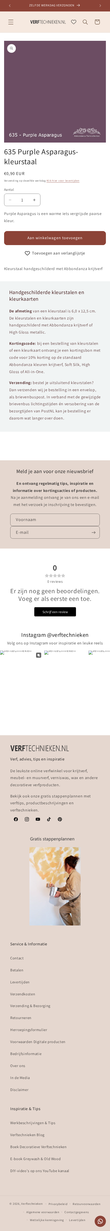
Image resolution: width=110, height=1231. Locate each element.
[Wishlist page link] (73, 21)
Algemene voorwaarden (42, 1212)
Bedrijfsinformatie (25, 1053)
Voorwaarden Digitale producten (37, 1041)
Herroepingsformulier (28, 1029)
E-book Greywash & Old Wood (35, 1158)
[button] (11, 22)
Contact (17, 958)
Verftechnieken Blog (27, 1134)
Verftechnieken (31, 1203)
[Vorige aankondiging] (9, 5)
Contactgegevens (76, 1212)
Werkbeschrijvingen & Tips (33, 1122)
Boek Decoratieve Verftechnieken (38, 1146)
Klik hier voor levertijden (63, 180)
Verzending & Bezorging (30, 1005)
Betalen (16, 970)
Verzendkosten (22, 994)
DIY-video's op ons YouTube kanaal (39, 1170)
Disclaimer (19, 1089)
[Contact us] (100, 1221)
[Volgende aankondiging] (100, 5)
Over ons (17, 1065)
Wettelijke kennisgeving (47, 1220)
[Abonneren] (94, 532)
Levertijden (20, 982)
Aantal (9, 189)
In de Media (20, 1077)
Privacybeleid (58, 1204)
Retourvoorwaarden (87, 1204)
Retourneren (20, 1017)
